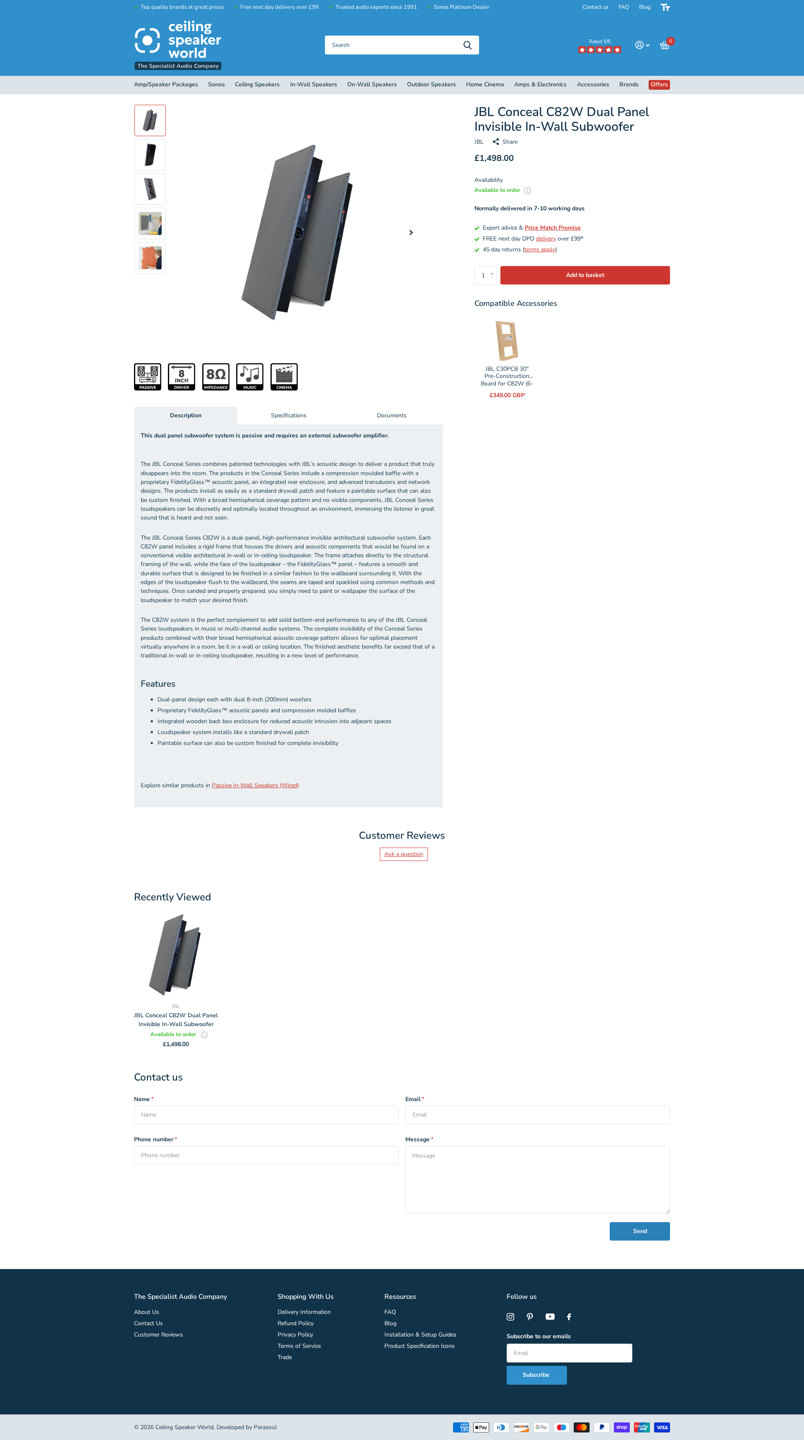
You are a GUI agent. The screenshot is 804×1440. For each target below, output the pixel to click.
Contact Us (148, 1323)
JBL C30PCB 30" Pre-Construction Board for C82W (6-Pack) (507, 380)
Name (144, 1099)
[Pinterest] (530, 1317)
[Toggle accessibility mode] (665, 7)
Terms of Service (299, 1346)
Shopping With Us (306, 1296)
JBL (479, 142)
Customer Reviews (158, 1335)
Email (414, 1099)
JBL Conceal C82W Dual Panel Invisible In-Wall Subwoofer (176, 1019)
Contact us (595, 7)
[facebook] (569, 1317)
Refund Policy (296, 1323)
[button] (411, 233)
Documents (392, 415)
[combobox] (402, 45)
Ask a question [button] (403, 854)
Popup (527, 190)
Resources (400, 1296)
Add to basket (585, 275)
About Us (146, 1312)
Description (185, 415)
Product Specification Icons (419, 1346)
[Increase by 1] (494, 269)
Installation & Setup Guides (420, 1335)
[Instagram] (510, 1317)
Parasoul (265, 1427)
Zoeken (467, 45)
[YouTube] (550, 1317)
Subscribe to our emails (539, 1336)
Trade (285, 1357)
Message (419, 1139)
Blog (645, 7)
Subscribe (537, 1375)
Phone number (155, 1139)
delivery (546, 239)
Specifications (289, 415)
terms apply (539, 249)
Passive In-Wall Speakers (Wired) (255, 785)
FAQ (623, 7)
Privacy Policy (295, 1335)
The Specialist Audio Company (180, 1296)
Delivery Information (304, 1312)
